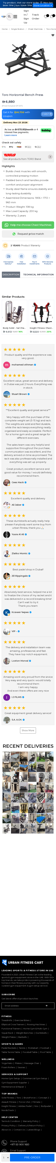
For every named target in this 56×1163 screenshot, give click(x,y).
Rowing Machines (36, 1024)
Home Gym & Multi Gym (35, 1028)
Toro (18, 1097)
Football (44, 1048)
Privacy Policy (9, 1125)
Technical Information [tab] (38, 274)
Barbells (22, 1037)
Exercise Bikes (22, 1020)
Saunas (21, 1067)
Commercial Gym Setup (35, 1078)
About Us (6, 1129)
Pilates (18, 1063)
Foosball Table (30, 1052)
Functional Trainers (11, 1028)
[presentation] (3, 317)
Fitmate (37, 1102)
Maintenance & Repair (13, 1086)
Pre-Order (32, 1157)
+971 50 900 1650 (19, 1144)
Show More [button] (28, 730)
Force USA (24, 1102)
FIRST (45, 114)
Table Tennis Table (11, 1052)
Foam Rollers (8, 1067)
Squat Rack (7, 1033)
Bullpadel (46, 1106)
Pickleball (33, 1048)
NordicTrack (8, 1110)
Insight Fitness (9, 1106)
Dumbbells (41, 1033)
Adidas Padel (25, 1106)
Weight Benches (24, 1033)
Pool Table (45, 1052)
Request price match (30, 233)
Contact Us (19, 1129)
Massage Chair (31, 1063)
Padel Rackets (9, 1048)
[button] (28, 357)
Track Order (35, 16)
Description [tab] (11, 274)
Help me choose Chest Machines (30, 224)
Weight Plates (9, 1037)
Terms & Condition (11, 1121)
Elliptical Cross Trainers (13, 1024)
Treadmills (7, 1020)
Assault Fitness (9, 1102)
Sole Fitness (8, 1097)
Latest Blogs (33, 1129)
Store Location (41, 5)
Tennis (22, 1048)
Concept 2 (43, 1097)
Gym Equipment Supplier (14, 1082)
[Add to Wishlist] (53, 35)
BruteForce (30, 1097)
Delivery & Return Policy (30, 1125)
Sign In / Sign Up (26, 16)
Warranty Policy (30, 1121)
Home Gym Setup (11, 1078)
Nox (36, 1106)
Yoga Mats (7, 1063)
